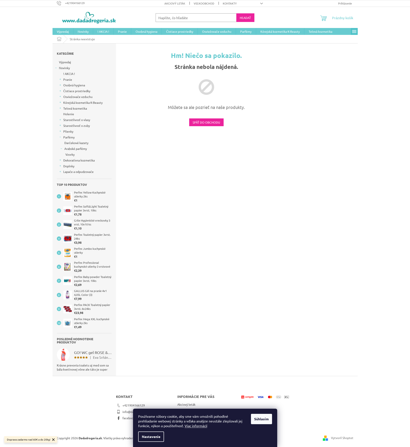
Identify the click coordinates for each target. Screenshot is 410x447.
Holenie (68, 114)
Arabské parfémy (75, 149)
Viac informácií (196, 426)
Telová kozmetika (75, 108)
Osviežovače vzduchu (78, 97)
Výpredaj (65, 62)
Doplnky (68, 166)
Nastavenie (151, 436)
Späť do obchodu (206, 122)
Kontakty (230, 3)
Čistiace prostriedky (76, 91)
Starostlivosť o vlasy (76, 120)
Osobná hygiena (74, 85)
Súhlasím (261, 419)
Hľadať (245, 18)
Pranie (67, 79)
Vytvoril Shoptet (342, 438)
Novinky (64, 68)
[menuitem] (63, 31)
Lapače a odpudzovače (78, 172)
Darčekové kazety (76, 143)
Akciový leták (174, 3)
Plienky (68, 131)
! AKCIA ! (69, 74)
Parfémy (69, 137)
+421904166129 (133, 405)
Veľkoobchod (204, 3)
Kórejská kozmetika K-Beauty (83, 102)
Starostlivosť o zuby (76, 125)
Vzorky (70, 154)
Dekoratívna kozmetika (79, 160)
